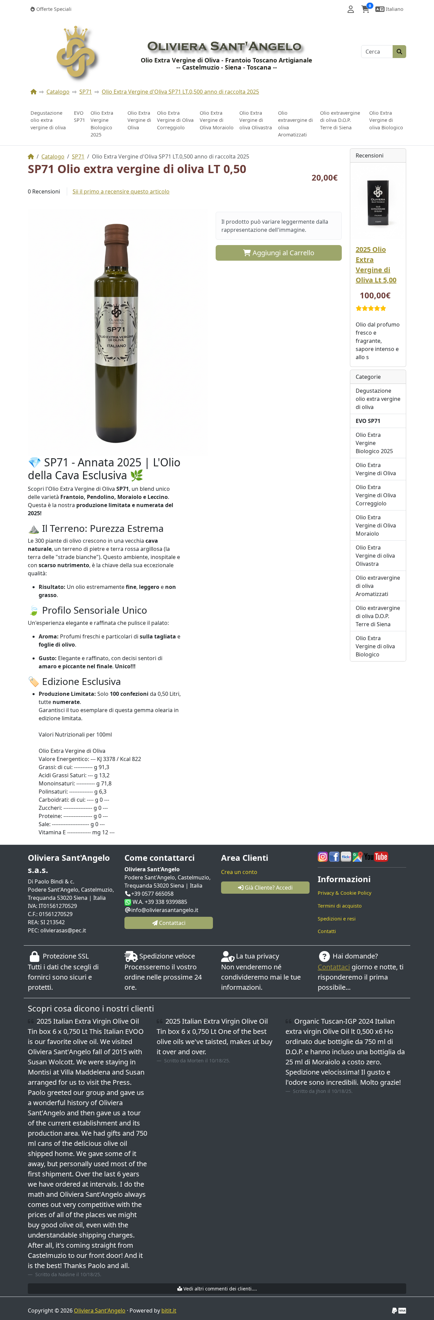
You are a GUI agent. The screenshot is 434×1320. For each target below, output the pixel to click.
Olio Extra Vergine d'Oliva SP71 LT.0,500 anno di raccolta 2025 (180, 91)
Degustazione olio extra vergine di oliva (48, 120)
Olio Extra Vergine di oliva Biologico (386, 120)
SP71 (85, 91)
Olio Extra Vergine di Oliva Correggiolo (175, 120)
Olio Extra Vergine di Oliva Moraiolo (217, 120)
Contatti (327, 931)
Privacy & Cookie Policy (344, 893)
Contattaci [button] (171, 923)
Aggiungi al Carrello (282, 252)
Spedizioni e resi (337, 918)
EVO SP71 (79, 117)
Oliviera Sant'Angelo (99, 1310)
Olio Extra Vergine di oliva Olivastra (255, 120)
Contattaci (334, 966)
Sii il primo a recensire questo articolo (121, 191)
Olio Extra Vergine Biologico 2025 (102, 124)
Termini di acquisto (340, 906)
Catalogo (58, 91)
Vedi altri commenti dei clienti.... (219, 1288)
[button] (350, 9)
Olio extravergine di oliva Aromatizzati (295, 124)
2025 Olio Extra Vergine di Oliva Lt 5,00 (376, 264)
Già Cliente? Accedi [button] (268, 887)
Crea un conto (239, 872)
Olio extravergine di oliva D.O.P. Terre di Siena (340, 120)
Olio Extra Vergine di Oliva (139, 120)
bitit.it (168, 1310)
